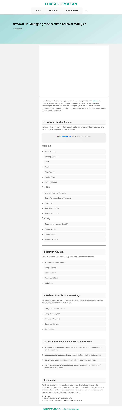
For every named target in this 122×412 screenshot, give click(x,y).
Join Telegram (65, 136)
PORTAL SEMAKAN (61, 3)
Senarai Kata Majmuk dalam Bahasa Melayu (58, 398)
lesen (95, 101)
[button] (87, 11)
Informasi (47, 396)
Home (38, 10)
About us (53, 10)
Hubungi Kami (72, 10)
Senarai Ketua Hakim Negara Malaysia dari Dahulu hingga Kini (63, 400)
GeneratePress (74, 409)
